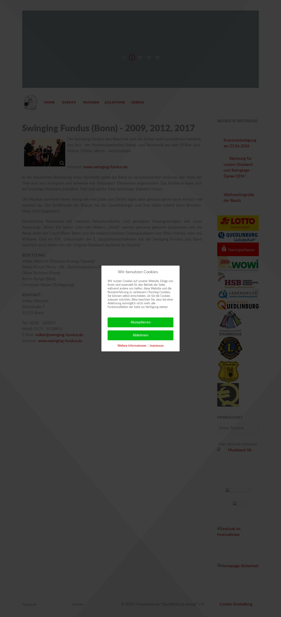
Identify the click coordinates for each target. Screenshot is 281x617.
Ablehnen (140, 335)
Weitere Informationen (131, 345)
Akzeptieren (141, 322)
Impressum (157, 345)
